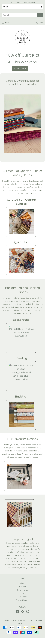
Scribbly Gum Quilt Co (26, 620)
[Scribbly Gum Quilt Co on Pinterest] (22, 612)
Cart (41, 23)
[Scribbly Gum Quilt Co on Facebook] (17, 612)
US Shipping (22, 597)
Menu (7, 23)
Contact (22, 587)
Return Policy (22, 590)
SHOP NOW (20, 68)
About (22, 583)
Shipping (22, 593)
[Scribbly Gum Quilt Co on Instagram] (27, 612)
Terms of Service (22, 600)
